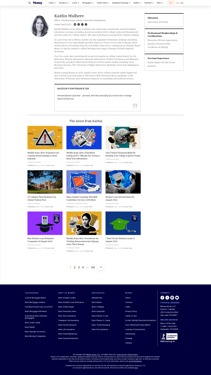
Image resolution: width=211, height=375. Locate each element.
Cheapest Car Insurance (68, 320)
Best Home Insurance (67, 325)
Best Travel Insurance (101, 325)
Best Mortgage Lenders (35, 302)
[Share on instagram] (172, 298)
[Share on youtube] (177, 298)
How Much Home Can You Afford (38, 307)
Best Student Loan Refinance (71, 302)
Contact (129, 302)
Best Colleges (98, 307)
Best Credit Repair (66, 307)
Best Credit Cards (32, 323)
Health (136, 3)
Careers (128, 343)
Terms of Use (131, 316)
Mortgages (87, 3)
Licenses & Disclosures (135, 329)
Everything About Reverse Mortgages (36, 317)
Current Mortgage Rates (35, 298)
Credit (51, 3)
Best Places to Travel (101, 320)
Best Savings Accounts (35, 332)
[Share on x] (167, 298)
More (159, 3)
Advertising (130, 334)
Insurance (63, 3)
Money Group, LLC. (94, 354)
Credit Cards (102, 3)
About (128, 298)
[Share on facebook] (162, 298)
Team (127, 307)
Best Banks (30, 327)
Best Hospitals (98, 311)
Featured (147, 3)
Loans (74, 3)
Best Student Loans (67, 298)
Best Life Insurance (66, 329)
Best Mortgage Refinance (36, 311)
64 (93, 267)
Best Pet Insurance (100, 329)
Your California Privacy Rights (137, 325)
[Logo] (37, 3)
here (136, 368)
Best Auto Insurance (67, 316)
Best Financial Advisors (68, 338)
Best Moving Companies (35, 336)
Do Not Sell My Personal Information (140, 320)
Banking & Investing (120, 3)
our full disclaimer (135, 361)
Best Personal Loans (67, 311)
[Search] (29, 3)
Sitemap (128, 338)
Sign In (171, 3)
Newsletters (97, 298)
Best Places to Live (100, 316)
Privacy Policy (131, 311)
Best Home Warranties (67, 334)
